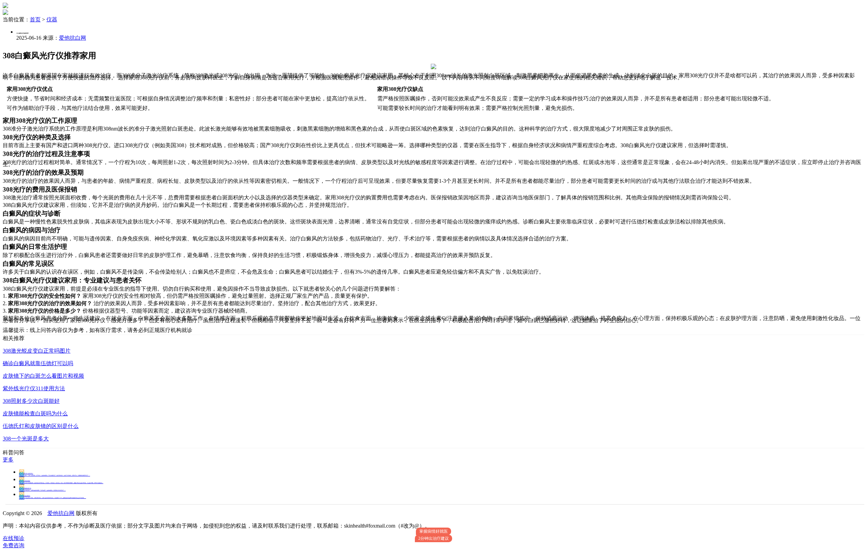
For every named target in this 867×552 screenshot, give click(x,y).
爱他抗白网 (72, 38)
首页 (35, 19)
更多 (8, 459)
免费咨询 (13, 545)
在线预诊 (13, 538)
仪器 (51, 19)
